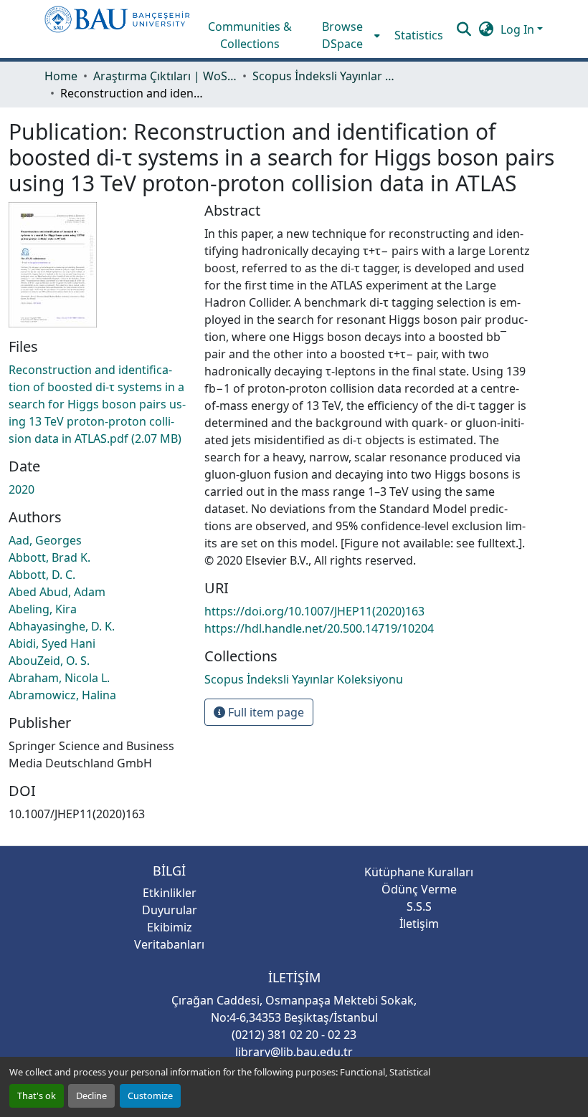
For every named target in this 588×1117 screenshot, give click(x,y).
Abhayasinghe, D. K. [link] (62, 626)
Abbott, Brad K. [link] (49, 557)
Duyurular (169, 910)
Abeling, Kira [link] (43, 609)
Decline (91, 1095)
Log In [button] (519, 29)
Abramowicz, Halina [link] (62, 695)
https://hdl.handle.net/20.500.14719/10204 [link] (319, 628)
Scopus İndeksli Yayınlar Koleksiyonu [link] (324, 76)
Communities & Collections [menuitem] (250, 35)
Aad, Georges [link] (45, 540)
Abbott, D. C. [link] (42, 575)
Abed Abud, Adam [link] (57, 592)
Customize (150, 1095)
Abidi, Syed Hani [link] (52, 643)
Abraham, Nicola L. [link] (59, 678)
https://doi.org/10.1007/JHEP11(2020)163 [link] (314, 611)
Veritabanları (169, 944)
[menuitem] (347, 35)
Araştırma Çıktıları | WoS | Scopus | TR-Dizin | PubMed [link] (165, 76)
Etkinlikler (169, 893)
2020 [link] (21, 489)
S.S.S (419, 906)
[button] (117, 29)
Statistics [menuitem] (418, 35)
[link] (98, 404)
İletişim (419, 923)
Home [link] (60, 76)
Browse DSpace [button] (342, 35)
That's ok (36, 1095)
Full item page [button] (264, 712)
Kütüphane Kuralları (418, 872)
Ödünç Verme (419, 889)
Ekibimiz (169, 927)
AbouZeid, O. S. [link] (49, 660)
